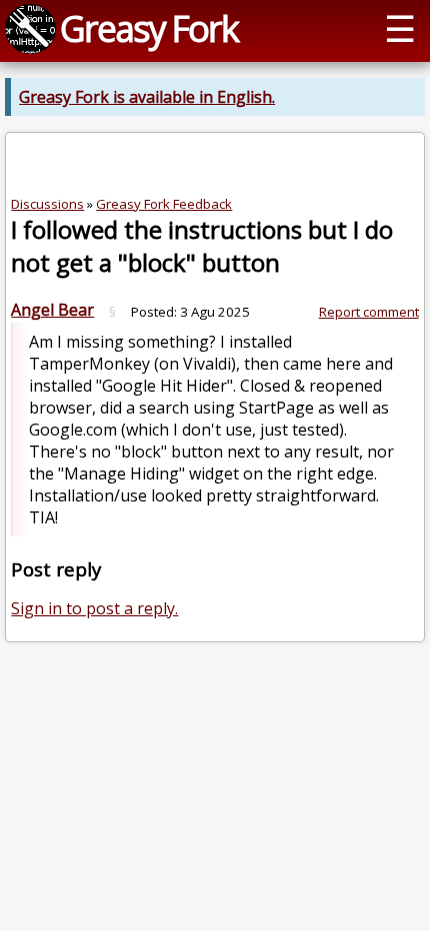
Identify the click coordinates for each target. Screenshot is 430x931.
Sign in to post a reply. (94, 608)
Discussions (47, 204)
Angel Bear (52, 310)
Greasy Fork (149, 28)
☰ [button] (400, 28)
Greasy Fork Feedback (164, 204)
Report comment (369, 312)
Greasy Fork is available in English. (147, 97)
